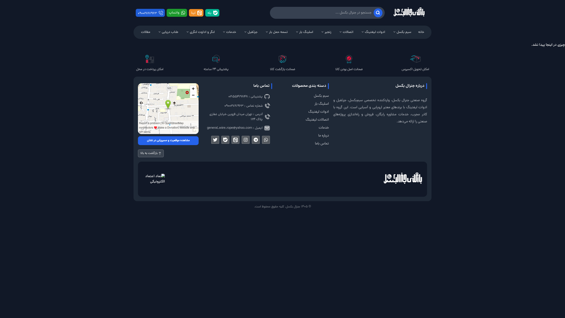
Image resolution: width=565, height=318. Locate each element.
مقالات (145, 32)
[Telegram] (256, 140)
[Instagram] (246, 140)
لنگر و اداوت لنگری (202, 32)
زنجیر (328, 32)
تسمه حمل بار (278, 32)
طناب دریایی (170, 32)
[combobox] (327, 13)
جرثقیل (253, 32)
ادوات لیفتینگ (375, 32)
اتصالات (348, 32)
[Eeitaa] (235, 140)
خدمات (231, 32)
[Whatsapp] (266, 140)
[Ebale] (225, 140)
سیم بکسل (404, 32)
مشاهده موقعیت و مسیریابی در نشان (168, 140)
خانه (421, 32)
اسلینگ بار (306, 32)
